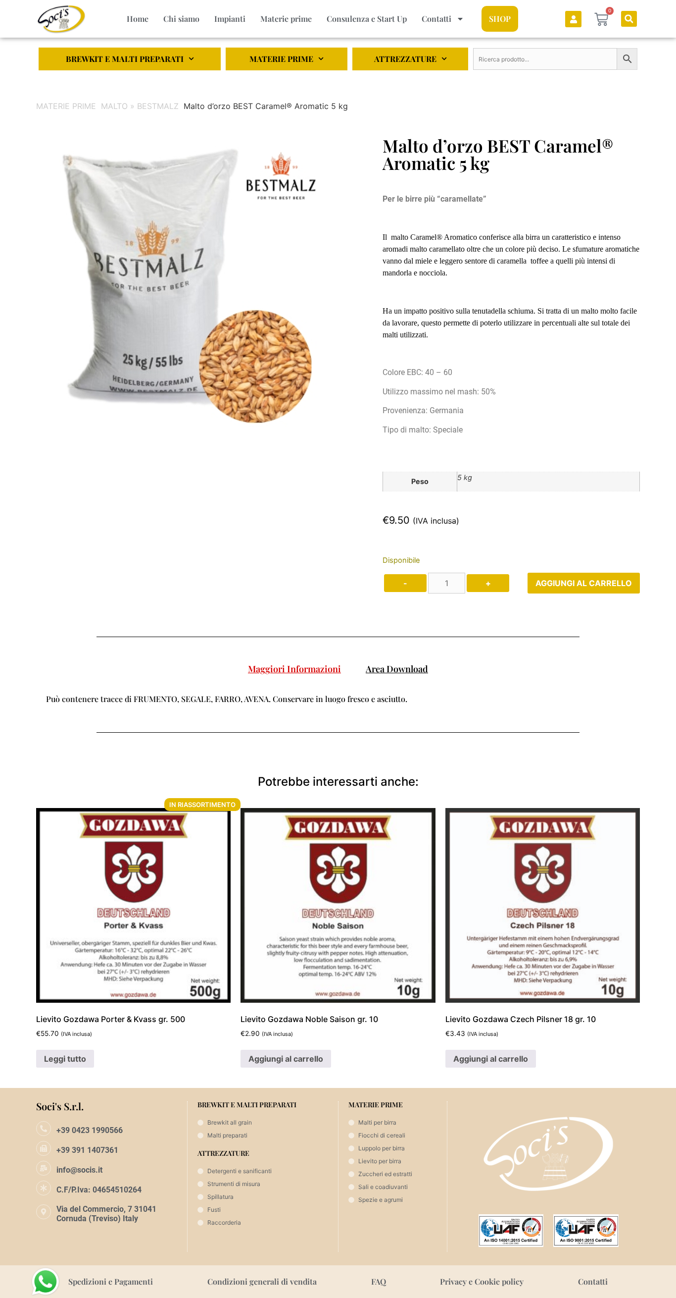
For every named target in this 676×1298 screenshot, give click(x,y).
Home (137, 18)
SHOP (500, 18)
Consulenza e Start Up (367, 18)
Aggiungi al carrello (583, 583)
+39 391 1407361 (87, 1150)
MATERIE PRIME (281, 59)
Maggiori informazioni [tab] (294, 669)
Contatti (436, 18)
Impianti (229, 18)
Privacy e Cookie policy (482, 1281)
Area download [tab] (397, 669)
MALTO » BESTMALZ (140, 106)
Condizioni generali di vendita (262, 1281)
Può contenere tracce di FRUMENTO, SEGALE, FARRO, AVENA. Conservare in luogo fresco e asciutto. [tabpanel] (226, 699)
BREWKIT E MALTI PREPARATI (125, 59)
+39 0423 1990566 (89, 1130)
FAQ (378, 1281)
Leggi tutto (65, 1059)
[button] (629, 19)
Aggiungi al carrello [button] (285, 1059)
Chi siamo (181, 18)
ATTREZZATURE (405, 59)
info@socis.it (79, 1170)
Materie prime (286, 18)
